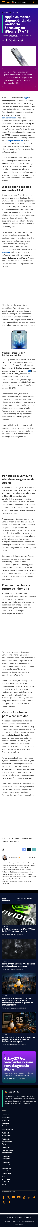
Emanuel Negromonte (11, 1008)
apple (11, 838)
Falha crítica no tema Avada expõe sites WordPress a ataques (18, 964)
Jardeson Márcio (13, 36)
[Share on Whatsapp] (14, 40)
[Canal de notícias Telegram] (9, 1202)
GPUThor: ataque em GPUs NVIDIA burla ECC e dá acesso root (18, 930)
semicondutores (9, 118)
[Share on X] (10, 40)
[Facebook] (32, 857)
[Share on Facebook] (6, 40)
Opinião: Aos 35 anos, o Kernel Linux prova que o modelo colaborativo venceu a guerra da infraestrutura (17, 1001)
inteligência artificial (14, 140)
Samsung (5, 841)
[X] (8, 1197)
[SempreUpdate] (19, 2)
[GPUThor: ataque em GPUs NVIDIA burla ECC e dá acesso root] (19, 914)
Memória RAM (27, 838)
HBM (29, 371)
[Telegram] (34, 1197)
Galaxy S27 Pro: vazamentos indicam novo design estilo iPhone (18, 1063)
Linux (5, 995)
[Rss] (4, 1202)
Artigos (8, 1055)
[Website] (30, 857)
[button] (4, 2)
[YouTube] (13, 1197)
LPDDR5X (6, 252)
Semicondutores (15, 841)
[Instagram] (35, 857)
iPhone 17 (17, 838)
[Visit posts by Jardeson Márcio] (4, 857)
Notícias (15, 12)
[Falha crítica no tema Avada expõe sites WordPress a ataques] (19, 949)
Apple (6, 12)
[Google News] (19, 1197)
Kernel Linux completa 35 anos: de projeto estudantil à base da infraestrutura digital (18, 1039)
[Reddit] (29, 1197)
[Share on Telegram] (18, 40)
